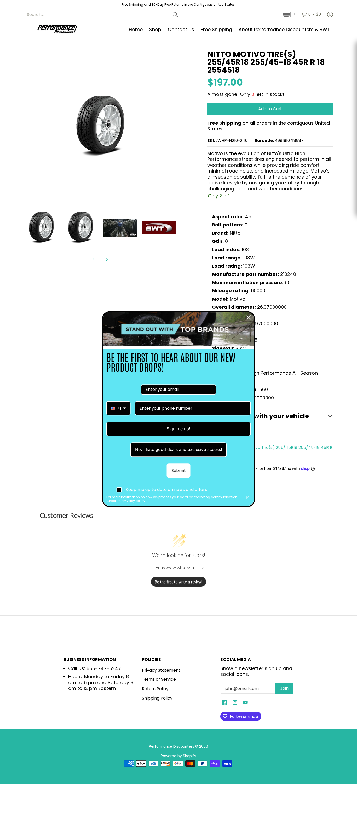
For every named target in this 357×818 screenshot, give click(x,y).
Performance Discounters (171, 746)
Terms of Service (159, 679)
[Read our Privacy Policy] (248, 498)
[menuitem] (311, 14)
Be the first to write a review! (178, 581)
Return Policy (155, 689)
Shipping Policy (157, 698)
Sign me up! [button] (178, 428)
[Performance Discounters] (57, 30)
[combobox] (118, 408)
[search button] (175, 14)
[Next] (106, 259)
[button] (288, 14)
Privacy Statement (161, 670)
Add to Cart (270, 109)
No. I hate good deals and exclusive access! (178, 449)
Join (284, 688)
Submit (178, 470)
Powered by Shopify (178, 755)
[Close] (249, 317)
